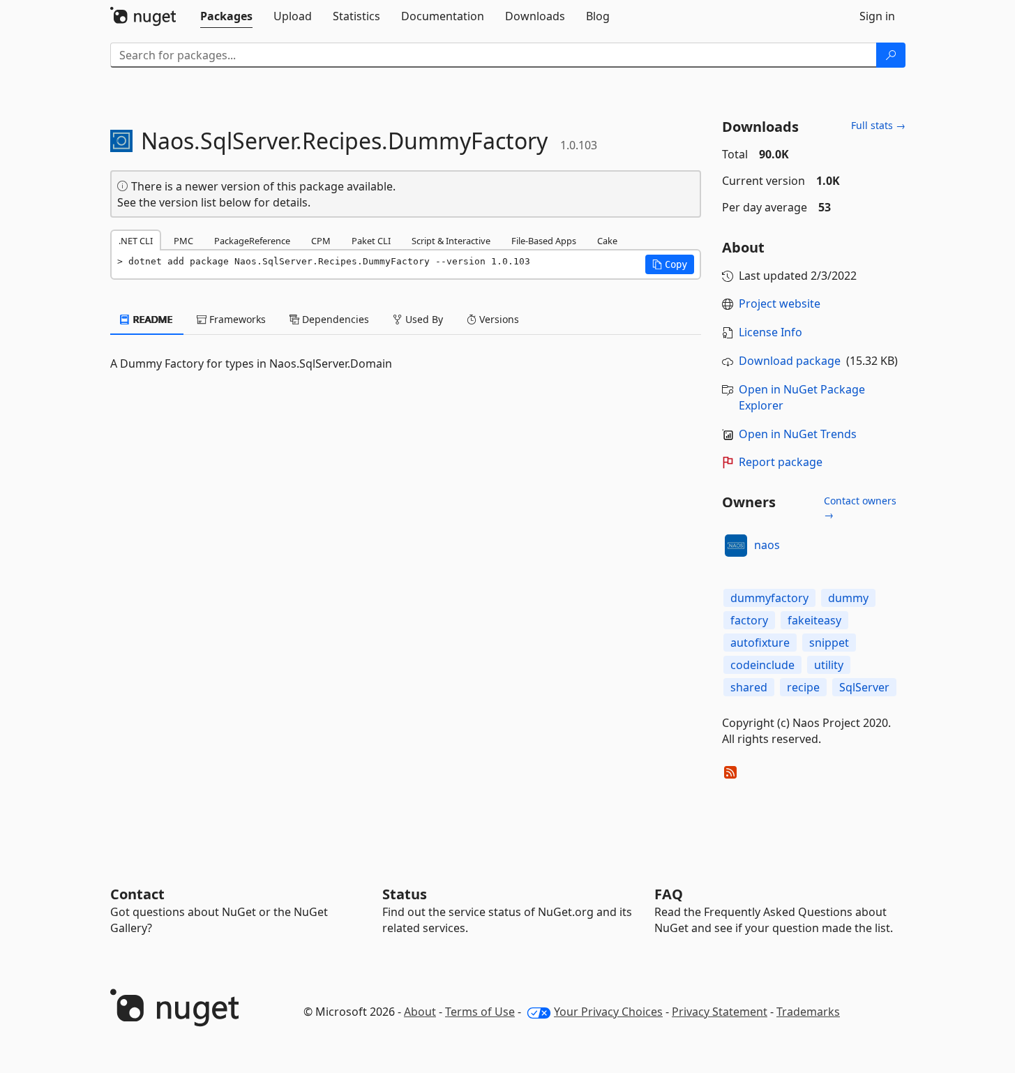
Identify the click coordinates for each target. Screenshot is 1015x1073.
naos (767, 545)
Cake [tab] (607, 240)
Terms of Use (480, 1011)
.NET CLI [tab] (136, 240)
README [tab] (151, 319)
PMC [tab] (183, 240)
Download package (790, 360)
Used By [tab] (423, 319)
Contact (137, 894)
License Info (770, 332)
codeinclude (762, 665)
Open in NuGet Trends (798, 434)
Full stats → (878, 125)
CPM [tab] (321, 240)
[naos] (736, 545)
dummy (848, 598)
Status (404, 894)
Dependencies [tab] (334, 319)
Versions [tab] (497, 319)
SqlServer (864, 687)
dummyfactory (769, 598)
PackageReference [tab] (252, 240)
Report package (780, 462)
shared (748, 687)
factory (749, 620)
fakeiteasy (814, 620)
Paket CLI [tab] (371, 240)
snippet (829, 642)
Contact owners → (860, 507)
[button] (669, 264)
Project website (779, 303)
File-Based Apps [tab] (543, 240)
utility (828, 665)
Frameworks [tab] (236, 319)
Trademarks (808, 1011)
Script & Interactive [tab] (451, 240)
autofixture (760, 642)
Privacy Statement (719, 1011)
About (420, 1011)
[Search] (890, 55)
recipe (803, 687)
